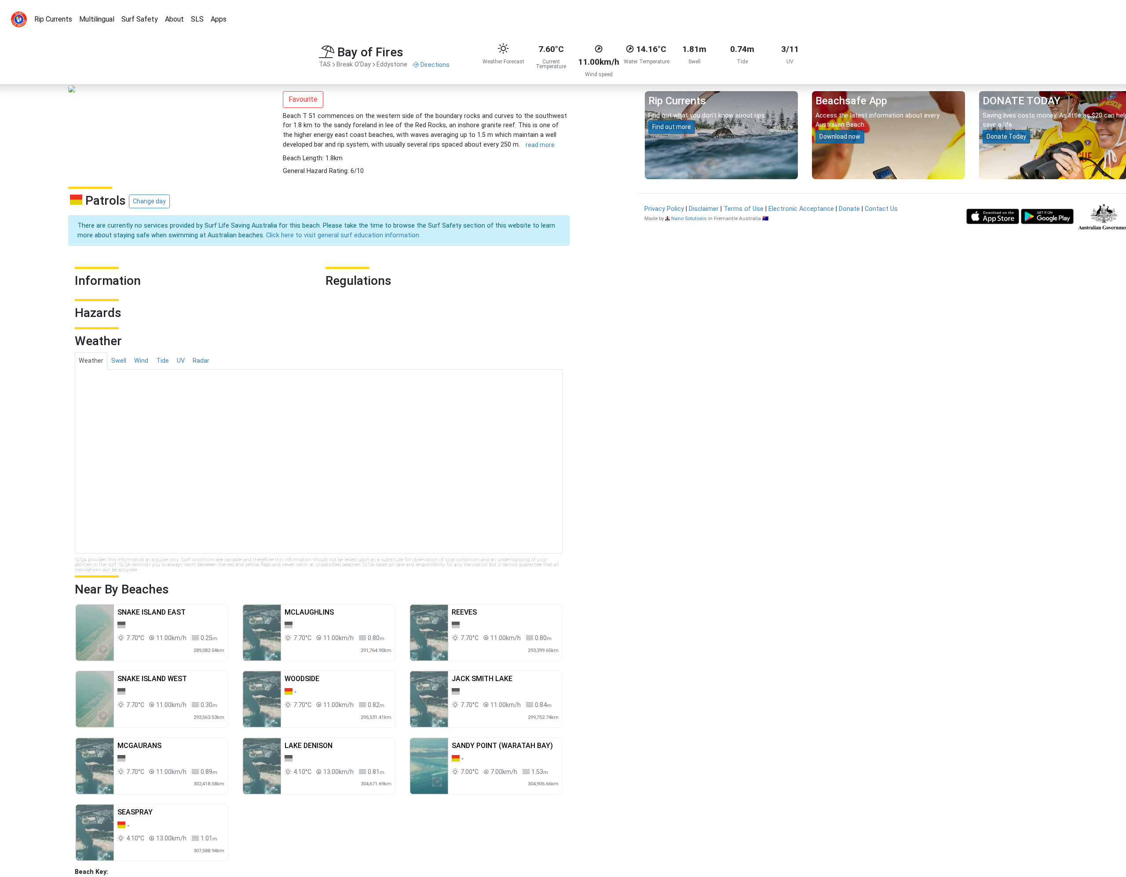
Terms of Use (744, 209)
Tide (162, 361)
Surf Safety (139, 19)
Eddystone (392, 64)
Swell (118, 361)
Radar (201, 361)
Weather (91, 361)
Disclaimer (704, 209)
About (174, 19)
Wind (141, 361)
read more (540, 144)
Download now (839, 136)
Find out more (671, 126)
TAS (325, 64)
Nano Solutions (689, 218)
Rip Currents (53, 19)
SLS (197, 19)
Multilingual (96, 19)
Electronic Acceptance (801, 209)
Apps (219, 19)
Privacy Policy (664, 209)
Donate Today (1006, 136)
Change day (149, 201)
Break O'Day (353, 64)
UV (181, 361)
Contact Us (881, 209)
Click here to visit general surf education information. (343, 235)
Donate (849, 209)
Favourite (303, 99)
